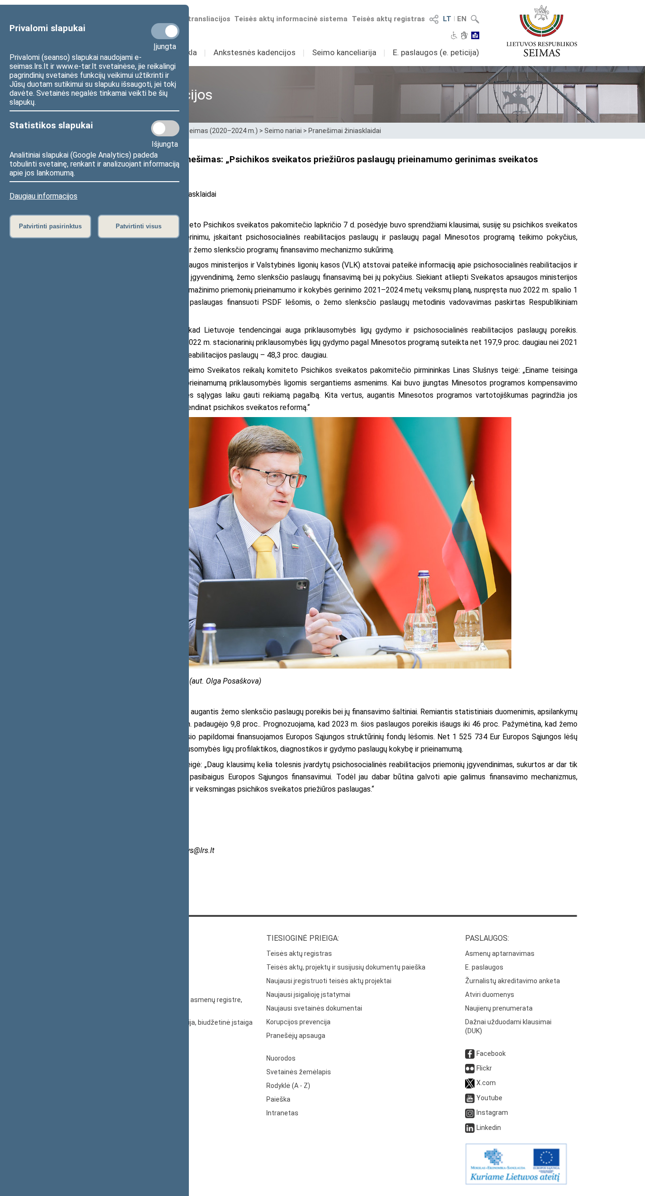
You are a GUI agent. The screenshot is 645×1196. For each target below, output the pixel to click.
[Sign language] (464, 36)
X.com (486, 1083)
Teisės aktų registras (388, 19)
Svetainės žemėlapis (298, 1072)
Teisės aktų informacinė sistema (291, 19)
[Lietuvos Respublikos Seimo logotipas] (541, 31)
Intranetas (282, 1113)
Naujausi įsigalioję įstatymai (308, 994)
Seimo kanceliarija (344, 52)
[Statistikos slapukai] (165, 128)
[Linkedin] (470, 1127)
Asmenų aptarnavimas (500, 953)
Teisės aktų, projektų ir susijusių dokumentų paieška (345, 967)
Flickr (484, 1068)
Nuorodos (281, 1058)
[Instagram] (470, 1112)
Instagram (492, 1112)
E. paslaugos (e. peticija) (436, 52)
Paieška (278, 1099)
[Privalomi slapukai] (165, 31)
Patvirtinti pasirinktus (50, 226)
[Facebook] (470, 1053)
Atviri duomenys (489, 994)
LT (447, 19)
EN (462, 19)
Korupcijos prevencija (298, 1022)
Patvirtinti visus (138, 226)
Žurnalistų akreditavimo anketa (512, 981)
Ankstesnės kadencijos (254, 52)
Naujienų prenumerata (499, 1008)
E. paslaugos (484, 967)
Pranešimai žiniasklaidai (344, 130)
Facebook (491, 1053)
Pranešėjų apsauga (295, 1035)
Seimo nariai (283, 130)
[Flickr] (470, 1068)
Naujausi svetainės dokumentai (314, 1008)
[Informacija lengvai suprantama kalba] (475, 36)
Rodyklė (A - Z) (288, 1085)
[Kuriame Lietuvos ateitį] (516, 1182)
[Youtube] (470, 1098)
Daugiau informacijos (43, 196)
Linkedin (488, 1127)
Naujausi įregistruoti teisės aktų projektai (328, 981)
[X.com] (470, 1083)
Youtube (489, 1098)
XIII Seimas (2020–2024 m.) (216, 130)
